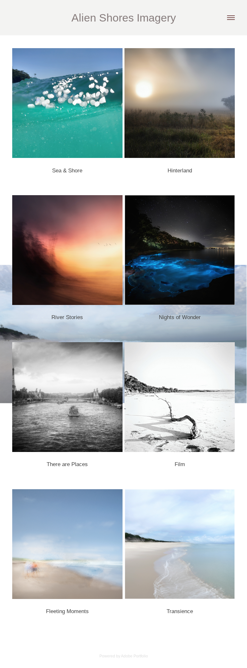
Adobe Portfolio (134, 656)
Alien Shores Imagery (123, 18)
